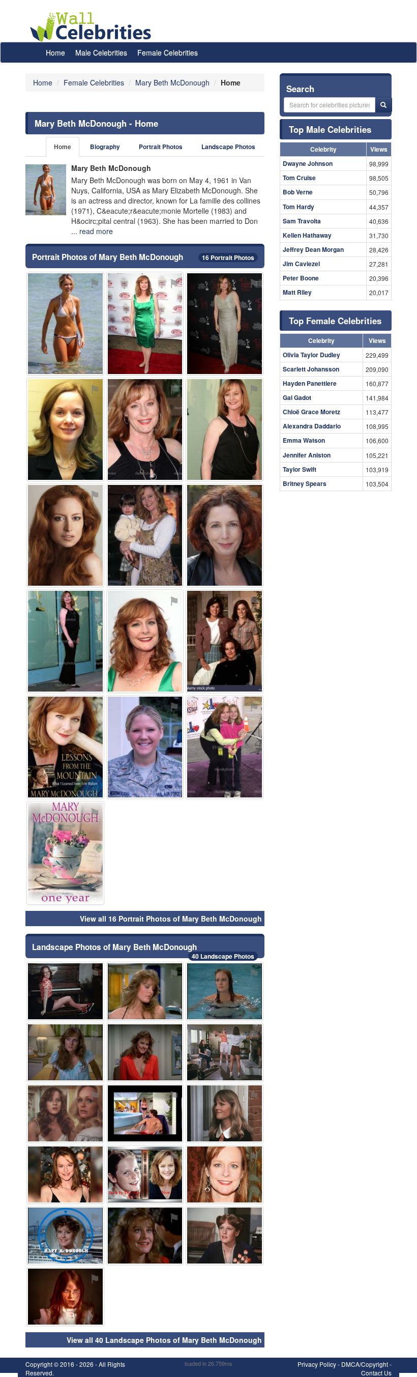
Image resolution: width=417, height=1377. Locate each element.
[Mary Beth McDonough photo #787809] (224, 641)
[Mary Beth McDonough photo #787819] (145, 1052)
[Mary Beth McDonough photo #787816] (65, 535)
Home (55, 52)
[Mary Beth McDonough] (45, 189)
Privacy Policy (316, 1364)
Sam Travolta (302, 220)
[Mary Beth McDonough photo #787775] (65, 1174)
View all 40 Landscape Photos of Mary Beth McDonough (164, 1340)
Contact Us (376, 1372)
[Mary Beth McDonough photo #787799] (145, 1113)
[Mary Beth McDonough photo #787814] (224, 1113)
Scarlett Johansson (311, 369)
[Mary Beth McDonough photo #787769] (145, 324)
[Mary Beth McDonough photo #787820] (65, 1052)
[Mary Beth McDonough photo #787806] (224, 1052)
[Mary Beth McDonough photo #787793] (65, 1235)
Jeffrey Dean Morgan (313, 249)
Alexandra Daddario (312, 426)
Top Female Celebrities (335, 320)
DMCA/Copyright (364, 1364)
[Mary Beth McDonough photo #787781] (65, 1113)
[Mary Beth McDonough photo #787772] (145, 641)
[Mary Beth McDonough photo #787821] (224, 1235)
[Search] (383, 104)
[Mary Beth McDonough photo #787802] (65, 429)
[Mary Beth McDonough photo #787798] (65, 324)
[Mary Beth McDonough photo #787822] (145, 535)
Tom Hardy (298, 206)
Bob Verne (298, 191)
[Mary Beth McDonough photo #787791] (224, 747)
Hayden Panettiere (310, 383)
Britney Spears (304, 483)
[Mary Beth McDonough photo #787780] (145, 1174)
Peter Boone (301, 277)
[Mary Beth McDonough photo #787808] (145, 1235)
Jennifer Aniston (307, 455)
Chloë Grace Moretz (311, 411)
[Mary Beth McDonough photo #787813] (65, 853)
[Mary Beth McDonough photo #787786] (145, 991)
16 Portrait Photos (228, 257)
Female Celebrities (167, 52)
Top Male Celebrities (330, 129)
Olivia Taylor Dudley (311, 354)
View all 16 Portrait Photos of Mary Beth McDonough (171, 918)
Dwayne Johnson (308, 163)
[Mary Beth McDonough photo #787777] (65, 991)
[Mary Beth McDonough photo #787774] (65, 641)
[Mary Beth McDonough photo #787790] (65, 747)
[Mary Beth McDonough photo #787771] (224, 1174)
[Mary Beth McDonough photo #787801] (224, 991)
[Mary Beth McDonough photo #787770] (224, 429)
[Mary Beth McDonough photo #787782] (65, 1296)
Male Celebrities (101, 52)
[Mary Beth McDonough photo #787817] (224, 535)
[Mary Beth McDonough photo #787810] (145, 747)
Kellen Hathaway (307, 235)
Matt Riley (297, 292)
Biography (105, 146)
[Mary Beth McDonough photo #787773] (145, 429)
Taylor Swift (299, 469)
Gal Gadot (297, 397)
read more (96, 231)
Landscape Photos (228, 146)
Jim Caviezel (301, 263)
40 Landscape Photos (223, 956)
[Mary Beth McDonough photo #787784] (224, 324)
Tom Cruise (299, 177)
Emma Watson (304, 440)
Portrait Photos (161, 146)
